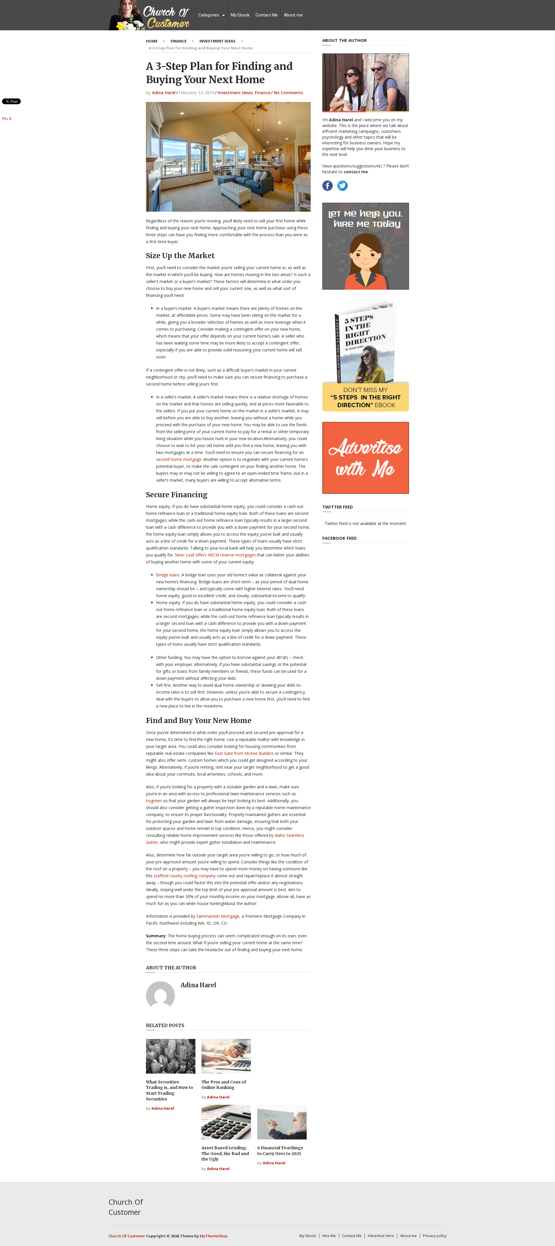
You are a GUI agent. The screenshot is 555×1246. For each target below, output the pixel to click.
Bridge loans (168, 575)
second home (169, 459)
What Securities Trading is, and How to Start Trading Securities (169, 1090)
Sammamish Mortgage (217, 916)
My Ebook (240, 15)
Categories (208, 15)
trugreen (154, 800)
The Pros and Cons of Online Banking (223, 1084)
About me (293, 15)
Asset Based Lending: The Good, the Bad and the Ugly (225, 1153)
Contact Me (267, 15)
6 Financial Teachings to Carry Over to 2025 (280, 1150)
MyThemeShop (213, 1235)
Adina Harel (163, 92)
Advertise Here (381, 1235)
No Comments (288, 92)
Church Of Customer (125, 1207)
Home (152, 41)
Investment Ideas (217, 41)
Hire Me (329, 1235)
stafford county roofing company (185, 875)
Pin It (7, 118)
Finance (178, 41)
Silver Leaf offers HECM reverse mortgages (215, 555)
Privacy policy (435, 1235)
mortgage (192, 459)
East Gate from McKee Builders (244, 753)
